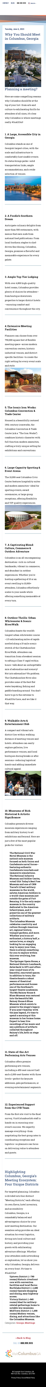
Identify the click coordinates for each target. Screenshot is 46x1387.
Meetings (30, 1322)
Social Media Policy (28, 1378)
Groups (20, 1322)
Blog (13, 3)
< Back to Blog (23, 1338)
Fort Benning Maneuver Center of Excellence (23, 9)
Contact (6, 3)
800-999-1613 (21, 3)
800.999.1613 (27, 1343)
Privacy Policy (16, 1378)
